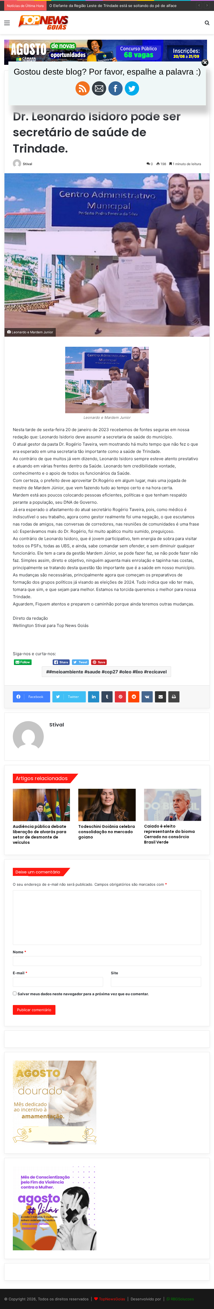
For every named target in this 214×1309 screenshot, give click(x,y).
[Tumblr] (107, 696)
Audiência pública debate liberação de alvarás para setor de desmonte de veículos (39, 834)
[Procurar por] (207, 24)
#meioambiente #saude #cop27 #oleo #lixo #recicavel (108, 671)
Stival (27, 164)
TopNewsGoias (112, 1299)
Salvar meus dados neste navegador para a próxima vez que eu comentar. (83, 994)
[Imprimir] (173, 696)
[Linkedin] (93, 696)
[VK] (147, 696)
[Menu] (7, 24)
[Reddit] (133, 696)
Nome (19, 952)
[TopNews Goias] (43, 22)
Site (114, 973)
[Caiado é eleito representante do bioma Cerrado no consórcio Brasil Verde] (172, 805)
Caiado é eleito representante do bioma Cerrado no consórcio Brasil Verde (169, 834)
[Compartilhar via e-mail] (160, 696)
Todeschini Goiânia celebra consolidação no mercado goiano (106, 832)
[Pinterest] (120, 696)
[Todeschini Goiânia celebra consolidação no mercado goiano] (106, 805)
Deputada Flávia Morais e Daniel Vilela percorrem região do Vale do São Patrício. (118, 5)
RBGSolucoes (182, 1299)
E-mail (20, 973)
